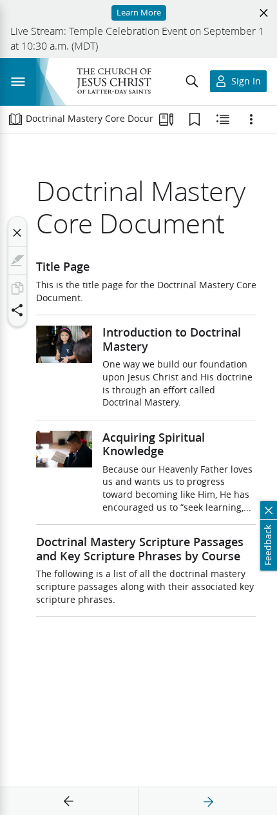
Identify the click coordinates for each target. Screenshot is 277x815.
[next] (208, 801)
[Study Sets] (166, 119)
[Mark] (17, 260)
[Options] (251, 119)
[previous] (69, 801)
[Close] (17, 232)
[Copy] (17, 288)
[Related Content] (223, 119)
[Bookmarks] (194, 119)
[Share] (17, 310)
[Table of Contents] (15, 119)
